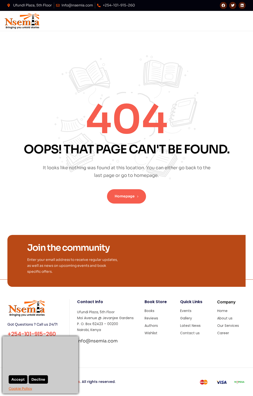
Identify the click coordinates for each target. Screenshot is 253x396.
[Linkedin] (242, 5)
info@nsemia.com (97, 341)
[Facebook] (223, 5)
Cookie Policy (20, 388)
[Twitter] (232, 5)
